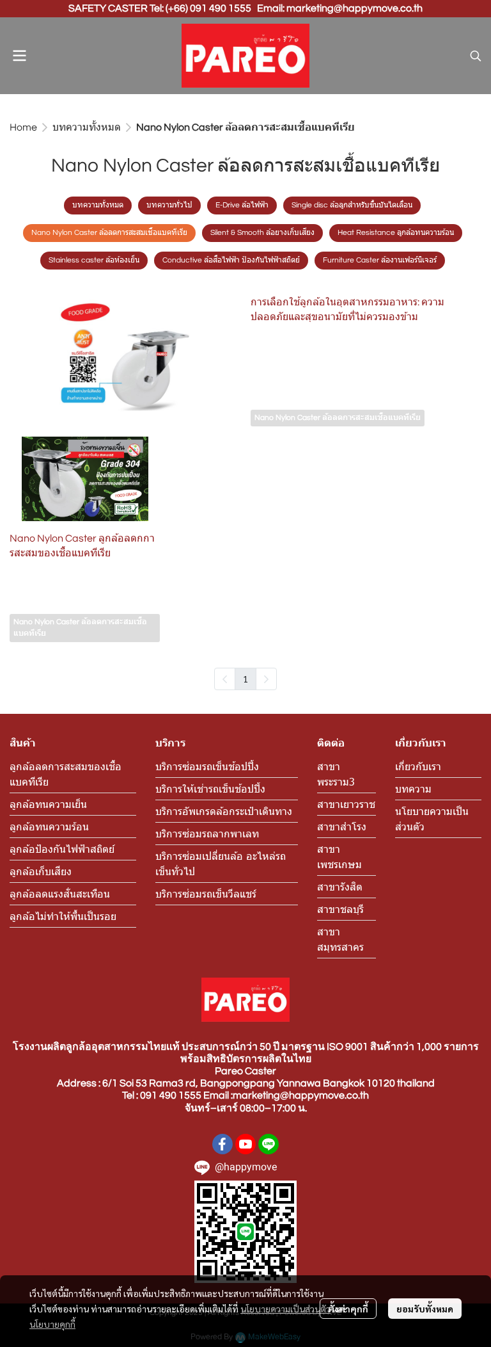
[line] (268, 1144)
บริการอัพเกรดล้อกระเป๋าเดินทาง (223, 811)
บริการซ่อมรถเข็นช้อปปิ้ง (207, 766)
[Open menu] (19, 56)
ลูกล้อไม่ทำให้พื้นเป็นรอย (63, 916)
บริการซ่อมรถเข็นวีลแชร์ (205, 893)
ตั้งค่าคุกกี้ (348, 1308)
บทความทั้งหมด (86, 127)
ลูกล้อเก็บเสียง (41, 871)
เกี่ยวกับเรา (418, 766)
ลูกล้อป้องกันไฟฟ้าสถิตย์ (62, 848)
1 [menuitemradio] (245, 678)
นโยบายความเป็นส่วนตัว (285, 1308)
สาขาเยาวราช (346, 804)
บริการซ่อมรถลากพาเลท (207, 833)
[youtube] (245, 1144)
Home (23, 127)
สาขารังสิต (339, 886)
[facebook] (222, 1144)
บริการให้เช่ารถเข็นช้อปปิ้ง (210, 788)
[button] (476, 56)
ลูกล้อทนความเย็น (48, 804)
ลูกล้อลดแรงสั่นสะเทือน (60, 893)
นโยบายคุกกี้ (52, 1324)
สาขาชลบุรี (340, 908)
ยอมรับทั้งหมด (424, 1308)
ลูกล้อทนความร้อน (49, 826)
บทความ (413, 788)
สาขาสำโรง (341, 826)
